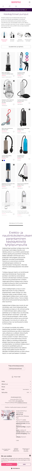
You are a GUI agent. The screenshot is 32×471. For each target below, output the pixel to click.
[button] (16, 468)
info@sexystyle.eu (22, 402)
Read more (5, 461)
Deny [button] (24, 464)
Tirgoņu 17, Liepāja (21, 420)
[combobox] (30, 455)
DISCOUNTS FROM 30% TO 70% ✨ (16, 9)
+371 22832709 (19, 401)
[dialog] (16, 462)
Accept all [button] (9, 464)
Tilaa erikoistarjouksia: (16, 366)
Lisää (17, 440)
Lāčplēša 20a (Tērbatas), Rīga (22, 417)
